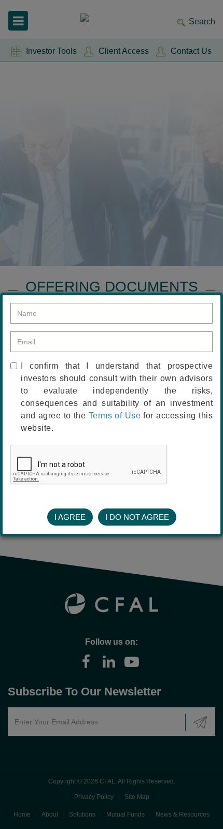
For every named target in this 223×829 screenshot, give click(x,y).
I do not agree (137, 517)
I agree (70, 517)
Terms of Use (115, 415)
